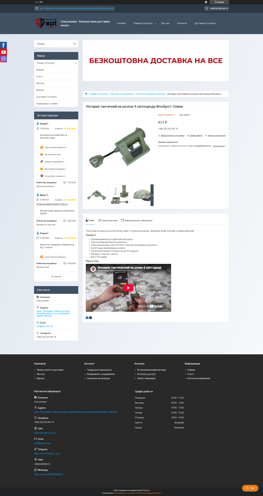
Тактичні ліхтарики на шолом (150, 94)
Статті (39, 76)
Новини (40, 70)
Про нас (165, 23)
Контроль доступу (146, 374)
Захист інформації (146, 378)
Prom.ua (146, 490)
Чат (252, 488)
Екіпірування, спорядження (101, 374)
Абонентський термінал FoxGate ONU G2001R (57, 212)
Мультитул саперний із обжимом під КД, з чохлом (57, 246)
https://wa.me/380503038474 (48, 474)
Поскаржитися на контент (125, 493)
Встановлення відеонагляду (151, 370)
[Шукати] (74, 43)
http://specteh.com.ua (44, 433)
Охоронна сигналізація (98, 378)
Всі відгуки (56, 276)
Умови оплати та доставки (50, 370)
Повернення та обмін (47, 103)
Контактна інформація (199, 378)
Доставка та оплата (205, 23)
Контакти (182, 23)
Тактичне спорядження (122, 94)
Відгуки (40, 90)
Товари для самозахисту (99, 370)
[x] (90, 318)
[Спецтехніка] (46, 23)
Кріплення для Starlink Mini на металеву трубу (53, 136)
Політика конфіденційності (149, 493)
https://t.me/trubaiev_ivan (47, 453)
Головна (121, 23)
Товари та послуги (142, 23)
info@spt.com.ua (44, 326)
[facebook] (87, 318)
